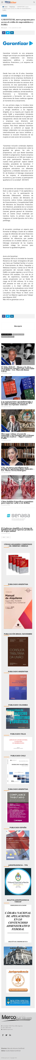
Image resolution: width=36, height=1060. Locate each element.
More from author (18, 334)
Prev (4, 537)
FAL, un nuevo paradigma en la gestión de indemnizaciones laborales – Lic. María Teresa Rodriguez (17, 468)
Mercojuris (4, 27)
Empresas (4, 15)
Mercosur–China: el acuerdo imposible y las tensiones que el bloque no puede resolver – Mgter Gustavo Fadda (17, 436)
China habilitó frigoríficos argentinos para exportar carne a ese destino (17, 502)
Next (8, 537)
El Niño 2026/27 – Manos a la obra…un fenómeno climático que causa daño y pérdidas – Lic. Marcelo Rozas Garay (17, 369)
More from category (8, 336)
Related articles (6, 334)
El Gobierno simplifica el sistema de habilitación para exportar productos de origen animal (17, 529)
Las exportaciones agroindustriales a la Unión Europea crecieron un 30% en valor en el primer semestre (17, 403)
